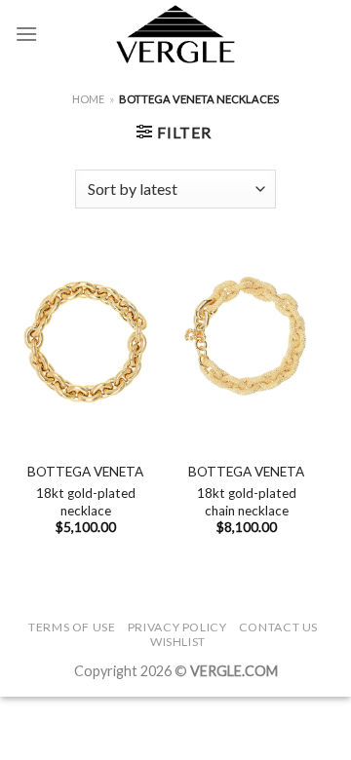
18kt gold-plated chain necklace (246, 501)
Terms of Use (71, 627)
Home (88, 99)
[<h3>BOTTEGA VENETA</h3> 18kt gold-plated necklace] (85, 338)
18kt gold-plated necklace (86, 501)
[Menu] (26, 33)
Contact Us (278, 627)
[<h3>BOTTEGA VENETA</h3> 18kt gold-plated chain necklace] (246, 338)
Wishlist (178, 641)
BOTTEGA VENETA (85, 471)
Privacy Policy (177, 627)
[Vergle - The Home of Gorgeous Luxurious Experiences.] (176, 34)
